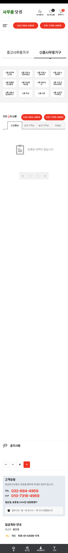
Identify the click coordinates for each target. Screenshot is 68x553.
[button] (6, 464)
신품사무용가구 (50, 52)
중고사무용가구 (18, 52)
